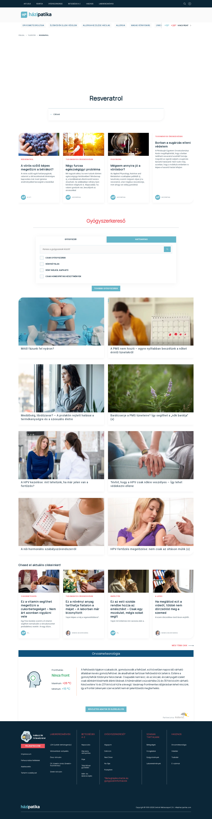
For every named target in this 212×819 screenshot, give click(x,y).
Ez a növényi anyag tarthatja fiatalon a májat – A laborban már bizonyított (82, 607)
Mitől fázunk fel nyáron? (37, 348)
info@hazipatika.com (183, 807)
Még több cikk (179, 645)
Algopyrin (108, 745)
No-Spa (107, 763)
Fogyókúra (116, 159)
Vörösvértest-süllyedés (59, 751)
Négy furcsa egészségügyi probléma (83, 167)
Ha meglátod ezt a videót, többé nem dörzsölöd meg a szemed (168, 607)
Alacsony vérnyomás (85, 752)
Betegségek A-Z (74, 4)
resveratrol (27, 159)
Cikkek (56, 114)
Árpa (83, 759)
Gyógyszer (71, 239)
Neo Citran (108, 757)
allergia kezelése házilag (96, 25)
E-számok (175, 763)
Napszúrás (85, 745)
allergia (120, 25)
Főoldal (21, 35)
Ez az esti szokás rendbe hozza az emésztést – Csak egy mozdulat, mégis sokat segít (127, 609)
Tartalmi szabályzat (29, 773)
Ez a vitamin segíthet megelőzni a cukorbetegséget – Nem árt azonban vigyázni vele (38, 609)
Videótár (174, 751)
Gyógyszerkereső (55, 4)
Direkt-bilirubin (56, 771)
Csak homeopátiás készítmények (63, 276)
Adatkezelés (26, 766)
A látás (158, 596)
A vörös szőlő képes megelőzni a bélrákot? (37, 167)
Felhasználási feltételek (30, 760)
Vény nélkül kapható (57, 270)
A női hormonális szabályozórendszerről (48, 549)
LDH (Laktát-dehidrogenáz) (61, 745)
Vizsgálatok (151, 751)
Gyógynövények (153, 757)
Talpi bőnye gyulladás (85, 766)
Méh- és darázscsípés (86, 774)
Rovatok (39, 4)
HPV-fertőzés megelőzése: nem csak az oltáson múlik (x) (150, 549)
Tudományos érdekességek (79, 159)
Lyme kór (160, 25)
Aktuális (27, 4)
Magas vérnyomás (140, 25)
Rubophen (108, 769)
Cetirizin (107, 751)
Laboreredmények (106, 4)
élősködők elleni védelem (63, 25)
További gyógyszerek (106, 288)
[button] (61, 736)
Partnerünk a (168, 717)
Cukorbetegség (29, 596)
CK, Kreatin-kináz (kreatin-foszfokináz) (61, 764)
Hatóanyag (141, 239)
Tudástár (32, 35)
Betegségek (151, 745)
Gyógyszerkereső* (115, 734)
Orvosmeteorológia (33, 25)
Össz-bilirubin (55, 757)
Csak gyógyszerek (55, 258)
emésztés (115, 596)
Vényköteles (52, 264)
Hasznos (89, 4)
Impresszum (26, 754)
